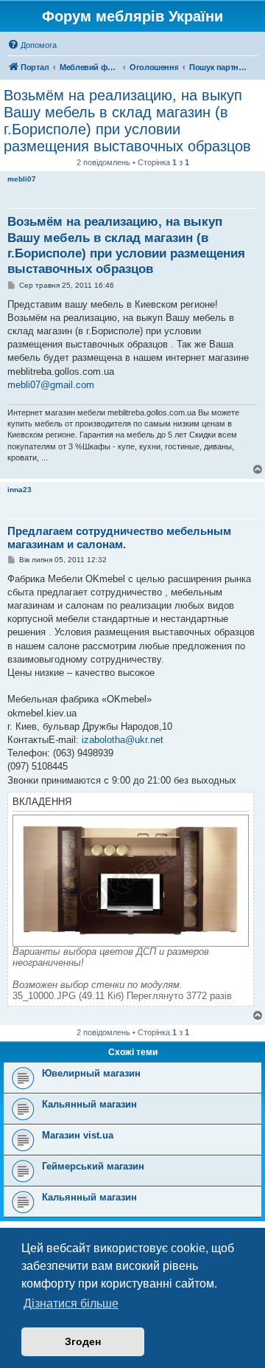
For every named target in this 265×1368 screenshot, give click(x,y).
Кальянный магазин (89, 1104)
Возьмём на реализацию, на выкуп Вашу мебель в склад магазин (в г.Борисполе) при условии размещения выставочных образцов (127, 120)
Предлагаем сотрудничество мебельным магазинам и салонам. (119, 538)
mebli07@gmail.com (50, 384)
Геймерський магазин (93, 1166)
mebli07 (21, 179)
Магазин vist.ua (77, 1135)
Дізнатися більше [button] (71, 1303)
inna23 (19, 490)
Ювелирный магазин (91, 1073)
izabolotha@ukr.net (122, 739)
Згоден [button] (83, 1341)
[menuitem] (32, 45)
